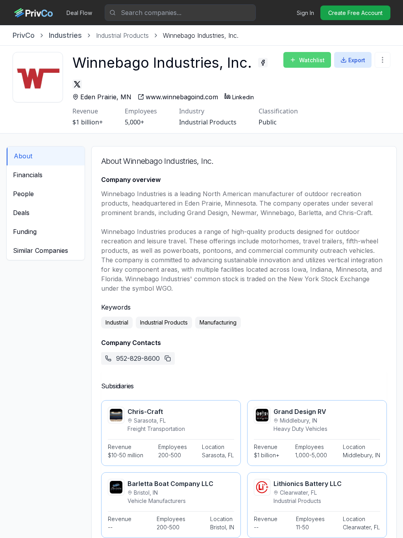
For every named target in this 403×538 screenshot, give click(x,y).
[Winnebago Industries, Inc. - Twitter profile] (77, 84)
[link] (200, 35)
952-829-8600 (138, 358)
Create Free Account (355, 12)
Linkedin (243, 97)
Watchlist (312, 60)
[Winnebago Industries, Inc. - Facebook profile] (263, 62)
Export (356, 60)
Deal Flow (79, 12)
